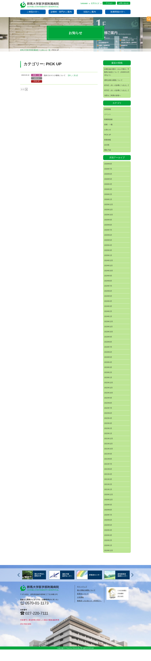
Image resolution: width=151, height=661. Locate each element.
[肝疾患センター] (61, 575)
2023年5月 (108, 357)
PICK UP (37, 81)
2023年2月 (108, 372)
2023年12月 (108, 321)
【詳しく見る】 (73, 75)
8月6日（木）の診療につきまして (116, 85)
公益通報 (80, 597)
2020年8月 (108, 510)
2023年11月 (108, 327)
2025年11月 (108, 209)
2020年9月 (108, 505)
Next (132, 575)
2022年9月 (108, 398)
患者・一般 (36, 75)
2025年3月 (108, 250)
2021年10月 (108, 449)
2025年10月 (108, 215)
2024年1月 (108, 316)
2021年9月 (108, 454)
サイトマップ (82, 587)
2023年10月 (108, 332)
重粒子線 (107, 150)
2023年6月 (108, 352)
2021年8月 (108, 459)
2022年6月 (108, 413)
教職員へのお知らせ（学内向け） (89, 601)
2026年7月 (108, 169)
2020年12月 (108, 494)
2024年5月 (108, 296)
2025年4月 (108, 245)
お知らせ (36, 78)
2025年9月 (108, 220)
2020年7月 (108, 515)
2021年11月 (108, 444)
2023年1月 (108, 377)
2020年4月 (108, 530)
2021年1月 (108, 489)
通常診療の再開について (113, 80)
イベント (107, 114)
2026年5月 (108, 179)
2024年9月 (108, 276)
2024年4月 (108, 301)
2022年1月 (108, 433)
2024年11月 (108, 265)
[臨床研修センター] (117, 575)
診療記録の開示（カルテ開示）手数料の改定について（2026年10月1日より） (116, 72)
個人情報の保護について (86, 590)
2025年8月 (108, 225)
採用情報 (107, 109)
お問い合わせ (124, 3)
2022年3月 (108, 423)
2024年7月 (108, 286)
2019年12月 (108, 550)
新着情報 (107, 140)
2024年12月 (108, 260)
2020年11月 (108, 500)
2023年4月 (108, 362)
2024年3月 (108, 306)
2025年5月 (108, 240)
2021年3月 (108, 479)
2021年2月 (108, 484)
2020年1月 (108, 545)
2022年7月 (108, 408)
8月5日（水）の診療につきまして (116, 90)
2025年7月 (108, 230)
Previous (18, 575)
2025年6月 (108, 235)
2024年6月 (108, 291)
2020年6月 (108, 520)
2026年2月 (108, 194)
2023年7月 (108, 347)
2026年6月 (108, 174)
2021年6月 (108, 469)
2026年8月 (108, 164)
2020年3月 (108, 535)
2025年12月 (108, 204)
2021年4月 (108, 474)
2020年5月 (108, 525)
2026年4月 (108, 184)
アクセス (109, 3)
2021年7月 (108, 464)
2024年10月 (108, 271)
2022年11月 (108, 388)
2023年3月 (108, 367)
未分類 (106, 145)
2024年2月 (108, 311)
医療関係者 (108, 119)
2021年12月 (108, 438)
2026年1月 (108, 199)
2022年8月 (108, 403)
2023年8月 (108, 342)
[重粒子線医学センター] (34, 575)
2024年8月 (108, 281)
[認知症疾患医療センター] (89, 575)
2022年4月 (108, 418)
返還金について (83, 594)
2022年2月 (108, 428)
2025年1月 (108, 255)
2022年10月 (108, 393)
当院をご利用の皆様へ (112, 95)
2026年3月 (108, 189)
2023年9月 (108, 337)
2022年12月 (108, 382)
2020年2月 (108, 540)
